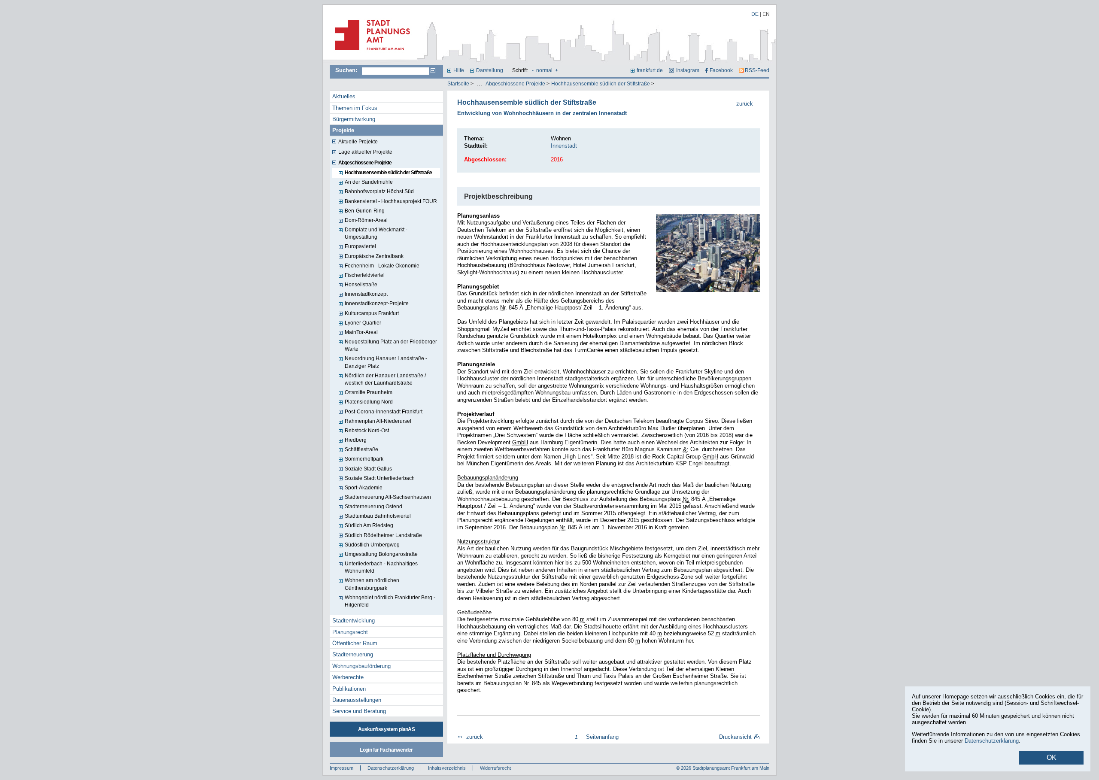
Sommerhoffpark (364, 459)
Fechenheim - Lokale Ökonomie (382, 266)
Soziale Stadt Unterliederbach (380, 478)
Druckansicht (735, 737)
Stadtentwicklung (353, 620)
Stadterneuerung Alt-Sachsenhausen (388, 497)
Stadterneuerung (352, 654)
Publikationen (349, 689)
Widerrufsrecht (495, 768)
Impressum (341, 768)
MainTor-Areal (361, 332)
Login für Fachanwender (386, 750)
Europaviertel (360, 246)
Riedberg (356, 440)
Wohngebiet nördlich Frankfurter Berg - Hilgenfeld (390, 601)
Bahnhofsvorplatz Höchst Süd (379, 191)
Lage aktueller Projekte (365, 152)
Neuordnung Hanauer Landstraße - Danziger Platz (386, 362)
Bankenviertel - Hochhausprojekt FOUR (391, 201)
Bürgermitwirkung (353, 119)
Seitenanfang (602, 737)
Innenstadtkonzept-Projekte (377, 303)
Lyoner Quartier (363, 323)
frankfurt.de (650, 70)
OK (1051, 757)
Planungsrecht (350, 632)
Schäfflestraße (361, 449)
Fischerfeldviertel (365, 275)
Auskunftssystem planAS (386, 729)
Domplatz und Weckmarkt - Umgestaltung (376, 233)
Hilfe (458, 70)
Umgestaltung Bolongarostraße (381, 554)
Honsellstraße (361, 285)
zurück (744, 103)
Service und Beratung (359, 711)
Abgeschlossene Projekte (515, 84)
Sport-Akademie (364, 488)
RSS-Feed (757, 70)
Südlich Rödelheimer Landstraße (383, 535)
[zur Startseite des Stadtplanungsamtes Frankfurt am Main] (370, 53)
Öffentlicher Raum (354, 643)
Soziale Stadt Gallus (368, 469)
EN (766, 14)
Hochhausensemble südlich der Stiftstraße (600, 84)
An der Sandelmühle (369, 182)
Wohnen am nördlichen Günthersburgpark (372, 584)
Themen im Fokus (354, 108)
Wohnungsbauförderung (361, 666)
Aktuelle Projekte (358, 142)
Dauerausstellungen (356, 700)
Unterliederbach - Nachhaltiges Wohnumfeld (381, 567)
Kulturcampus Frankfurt (372, 313)
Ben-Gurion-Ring (365, 211)
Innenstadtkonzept (366, 294)
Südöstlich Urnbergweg (372, 545)
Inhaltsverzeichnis (447, 768)
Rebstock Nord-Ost (367, 431)
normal (544, 70)
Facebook (721, 70)
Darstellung (489, 70)
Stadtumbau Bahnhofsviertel (378, 516)
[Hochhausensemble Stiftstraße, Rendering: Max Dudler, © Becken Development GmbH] (708, 253)
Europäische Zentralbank (374, 256)
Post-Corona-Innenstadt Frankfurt (383, 412)
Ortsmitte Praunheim (368, 392)
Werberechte (348, 677)
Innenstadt (564, 146)
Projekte (343, 130)
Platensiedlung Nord (369, 402)
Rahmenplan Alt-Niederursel (378, 421)
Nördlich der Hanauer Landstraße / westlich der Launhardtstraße (385, 379)
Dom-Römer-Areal (366, 220)
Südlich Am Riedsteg (369, 525)
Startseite (458, 84)
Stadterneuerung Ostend (373, 507)
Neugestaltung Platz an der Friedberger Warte (391, 345)
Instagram (687, 70)
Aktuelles (343, 96)
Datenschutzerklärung (390, 768)
